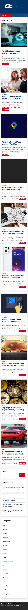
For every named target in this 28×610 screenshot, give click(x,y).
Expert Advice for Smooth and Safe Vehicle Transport (13, 493)
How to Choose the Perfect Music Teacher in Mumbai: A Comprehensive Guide (13, 99)
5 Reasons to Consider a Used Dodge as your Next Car (12, 454)
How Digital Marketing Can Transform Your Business (13, 232)
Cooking (5, 533)
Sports (4, 581)
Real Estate (5, 573)
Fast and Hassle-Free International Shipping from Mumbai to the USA (13, 499)
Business (4, 185)
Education (4, 94)
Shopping (5, 578)
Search (4, 471)
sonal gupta (4, 242)
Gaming (4, 553)
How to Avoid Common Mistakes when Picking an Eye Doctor (12, 511)
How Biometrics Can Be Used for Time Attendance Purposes (12, 322)
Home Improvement (8, 561)
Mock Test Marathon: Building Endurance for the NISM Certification (14, 505)
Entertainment (6, 541)
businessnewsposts (6, 62)
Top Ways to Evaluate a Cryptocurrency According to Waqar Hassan (13, 410)
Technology (4, 49)
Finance (3, 405)
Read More (6, 64)
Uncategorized (6, 594)
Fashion (3, 361)
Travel (4, 590)
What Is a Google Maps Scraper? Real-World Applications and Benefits (12, 144)
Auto (3, 449)
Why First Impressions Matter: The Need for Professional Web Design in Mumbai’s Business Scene (13, 54)
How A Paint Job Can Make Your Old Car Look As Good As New (13, 366)
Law (4, 565)
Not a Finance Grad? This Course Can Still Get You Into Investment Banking (13, 488)
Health (4, 557)
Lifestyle (4, 273)
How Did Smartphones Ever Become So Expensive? (13, 276)
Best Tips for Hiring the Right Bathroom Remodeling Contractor (14, 189)
